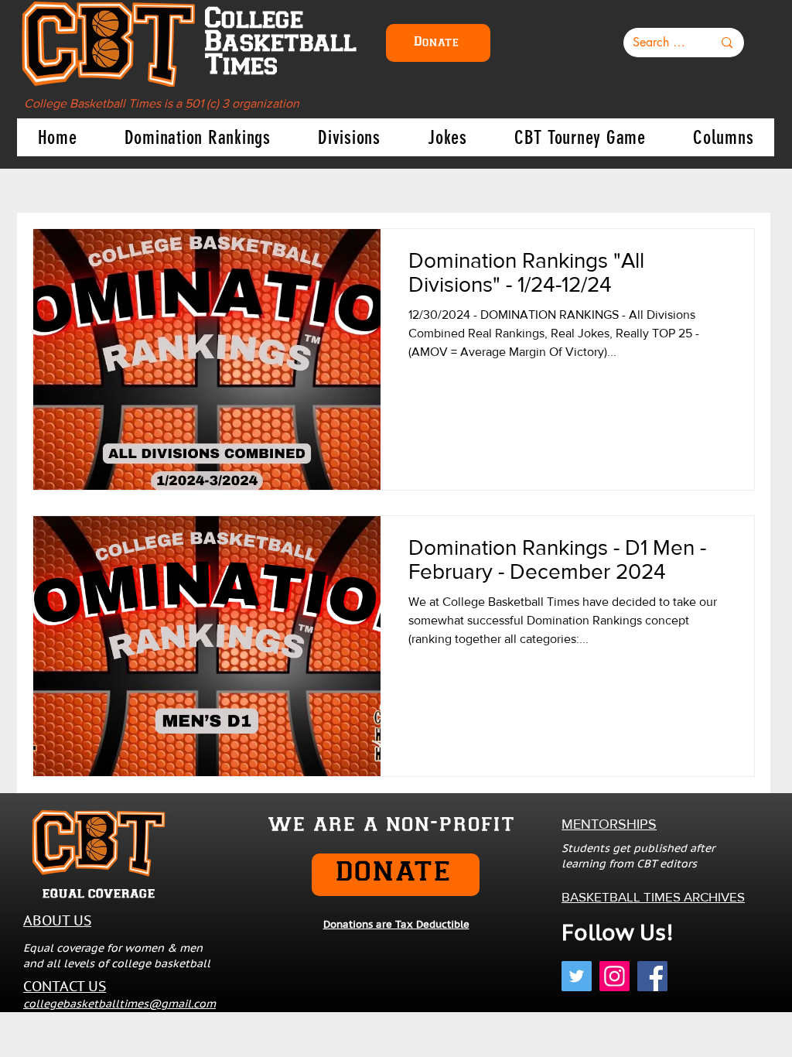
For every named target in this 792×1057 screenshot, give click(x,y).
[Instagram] (614, 976)
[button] (197, 137)
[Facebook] (652, 976)
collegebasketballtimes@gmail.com (119, 1004)
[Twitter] (577, 976)
